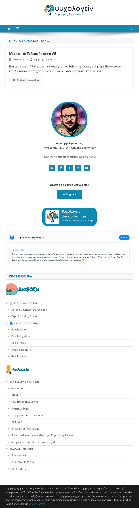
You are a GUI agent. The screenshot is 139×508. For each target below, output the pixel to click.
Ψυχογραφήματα (21, 349)
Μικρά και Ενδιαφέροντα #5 (32, 54)
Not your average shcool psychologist (33, 442)
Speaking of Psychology (25, 428)
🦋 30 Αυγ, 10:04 (19, 250)
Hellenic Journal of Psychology (29, 309)
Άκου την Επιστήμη (22, 462)
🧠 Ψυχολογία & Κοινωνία (24, 381)
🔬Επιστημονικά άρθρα (23, 303)
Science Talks (19, 455)
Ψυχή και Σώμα (20, 408)
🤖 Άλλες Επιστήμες (21, 448)
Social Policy (18, 342)
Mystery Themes (37, 504)
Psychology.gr (19, 329)
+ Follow (124, 237)
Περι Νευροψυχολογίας (25, 401)
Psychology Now (20, 336)
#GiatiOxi (16, 395)
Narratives (17, 388)
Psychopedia (18, 356)
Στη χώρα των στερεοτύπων (28, 415)
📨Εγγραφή (70, 194)
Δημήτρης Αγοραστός (45, 59)
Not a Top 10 (18, 468)
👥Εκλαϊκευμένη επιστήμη (25, 323)
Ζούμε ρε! (16, 422)
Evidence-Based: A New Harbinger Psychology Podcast (43, 435)
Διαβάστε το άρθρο (28, 80)
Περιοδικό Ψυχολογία (24, 316)
